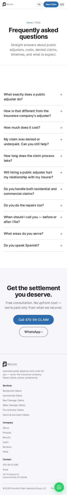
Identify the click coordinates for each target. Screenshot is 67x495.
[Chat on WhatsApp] (59, 487)
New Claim (51, 4)
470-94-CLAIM (10, 464)
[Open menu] (62, 4)
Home (29, 22)
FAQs (5, 451)
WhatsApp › (33, 332)
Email (5, 469)
